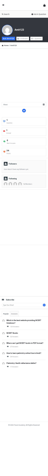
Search (6, 14)
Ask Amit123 (8, 39)
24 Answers (14, 357)
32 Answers (14, 337)
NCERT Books (12, 333)
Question (37, 38)
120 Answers (14, 326)
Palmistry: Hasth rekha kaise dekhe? (21, 363)
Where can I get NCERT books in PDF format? (25, 343)
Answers (14, 314)
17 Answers (14, 367)
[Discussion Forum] (23, 5)
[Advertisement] (24, 74)
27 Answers (14, 347)
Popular (6, 314)
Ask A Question (40, 14)
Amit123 (19, 29)
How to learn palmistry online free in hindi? (24, 353)
